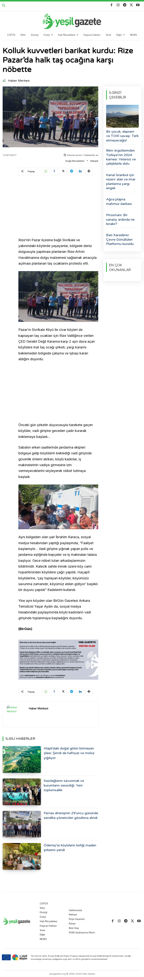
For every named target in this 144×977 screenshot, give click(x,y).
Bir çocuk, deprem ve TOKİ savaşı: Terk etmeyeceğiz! (122, 135)
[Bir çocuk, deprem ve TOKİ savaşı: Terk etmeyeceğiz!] (122, 116)
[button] (4, 5)
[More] (89, 171)
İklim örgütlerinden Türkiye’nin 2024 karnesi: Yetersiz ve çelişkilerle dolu (121, 157)
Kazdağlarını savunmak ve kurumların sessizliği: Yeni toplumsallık (64, 785)
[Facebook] (111, 5)
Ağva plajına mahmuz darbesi (119, 201)
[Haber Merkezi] (5, 81)
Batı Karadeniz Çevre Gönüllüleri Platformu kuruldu (120, 239)
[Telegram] (124, 5)
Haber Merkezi (19, 81)
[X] (131, 5)
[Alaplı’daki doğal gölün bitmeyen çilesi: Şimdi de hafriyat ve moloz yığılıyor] (22, 759)
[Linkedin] (80, 171)
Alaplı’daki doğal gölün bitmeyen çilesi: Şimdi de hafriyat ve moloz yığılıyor (69, 753)
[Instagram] (118, 5)
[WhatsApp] (45, 171)
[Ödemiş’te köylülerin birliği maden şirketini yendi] (22, 856)
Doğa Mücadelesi (74, 161)
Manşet (94, 161)
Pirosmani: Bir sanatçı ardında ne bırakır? (120, 219)
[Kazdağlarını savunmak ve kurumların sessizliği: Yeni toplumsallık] (22, 791)
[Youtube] (138, 5)
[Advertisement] (58, 207)
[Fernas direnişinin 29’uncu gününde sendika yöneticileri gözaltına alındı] (22, 824)
